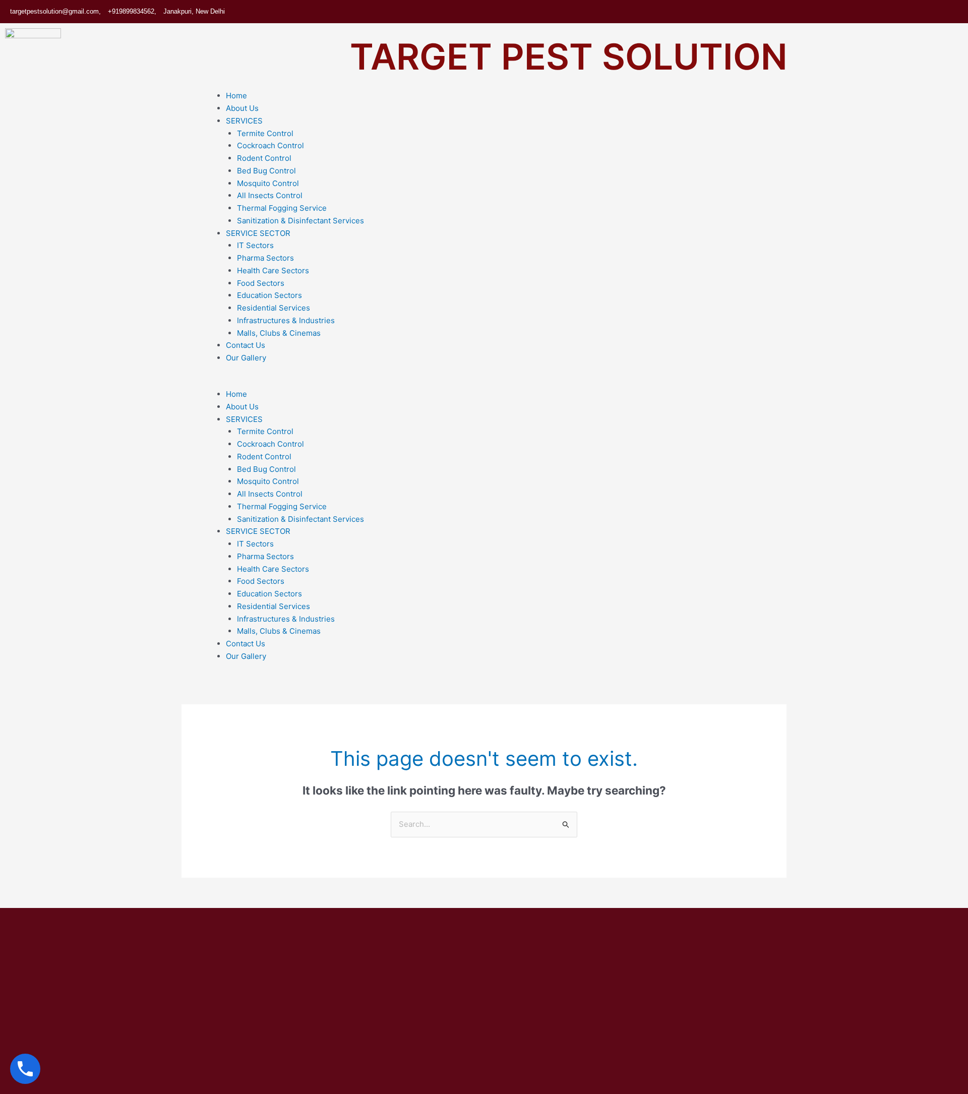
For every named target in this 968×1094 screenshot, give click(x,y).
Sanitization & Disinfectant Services (300, 220)
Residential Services (273, 308)
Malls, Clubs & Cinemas (279, 333)
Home (236, 95)
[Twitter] (909, 11)
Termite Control (265, 133)
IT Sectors (255, 245)
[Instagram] (949, 11)
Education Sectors (269, 295)
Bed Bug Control (266, 170)
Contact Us (245, 345)
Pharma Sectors (265, 258)
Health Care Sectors (273, 270)
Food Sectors (260, 283)
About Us (242, 108)
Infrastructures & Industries (286, 320)
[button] (585, 382)
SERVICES (244, 121)
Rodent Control (264, 158)
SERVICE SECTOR (258, 233)
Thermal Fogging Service (282, 208)
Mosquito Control (268, 183)
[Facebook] (888, 11)
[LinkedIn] (929, 11)
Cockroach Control (270, 145)
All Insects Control (269, 195)
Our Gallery (246, 357)
